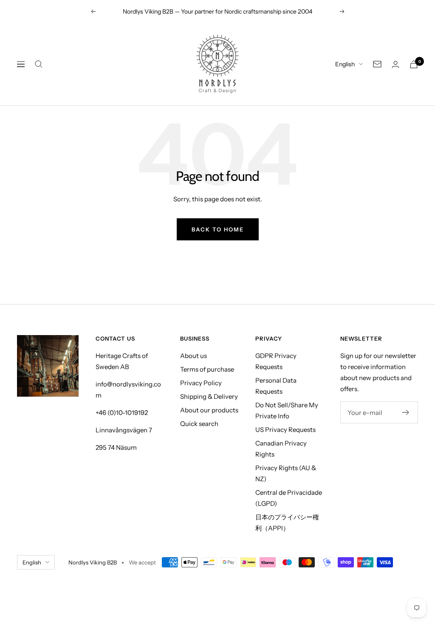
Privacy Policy (201, 383)
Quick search (199, 424)
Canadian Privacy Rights (281, 448)
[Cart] (414, 64)
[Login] (395, 64)
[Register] (406, 412)
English (345, 64)
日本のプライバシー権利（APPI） (287, 522)
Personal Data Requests (276, 385)
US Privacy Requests (285, 430)
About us (193, 356)
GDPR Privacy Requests (276, 361)
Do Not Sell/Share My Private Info (286, 410)
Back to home (218, 229)
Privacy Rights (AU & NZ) (285, 473)
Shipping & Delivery (209, 396)
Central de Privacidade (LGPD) (288, 498)
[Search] (38, 64)
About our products (209, 410)
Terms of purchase (207, 369)
